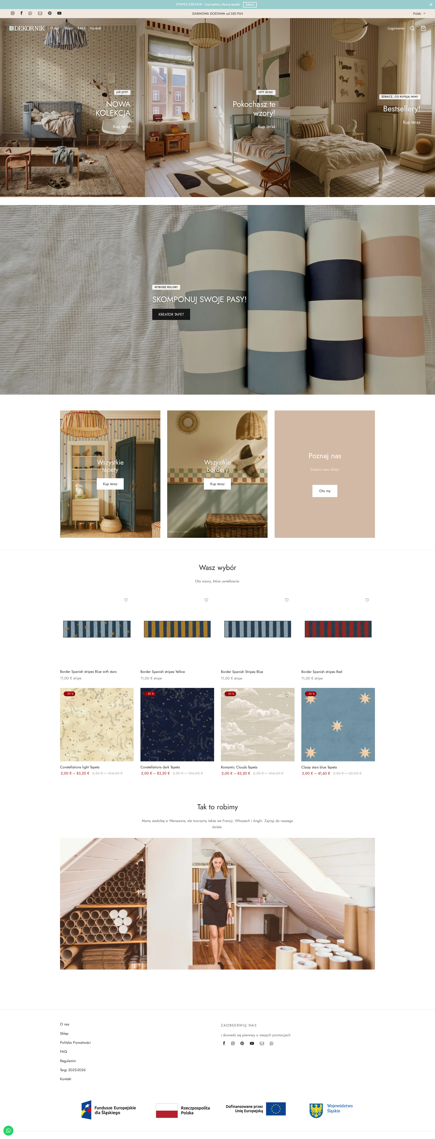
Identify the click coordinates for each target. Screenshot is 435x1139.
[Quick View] (126, 621)
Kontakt (95, 28)
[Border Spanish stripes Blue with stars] (97, 629)
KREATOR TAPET (171, 314)
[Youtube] (59, 13)
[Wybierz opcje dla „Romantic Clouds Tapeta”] (287, 706)
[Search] (412, 28)
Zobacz (250, 4)
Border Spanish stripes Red (321, 671)
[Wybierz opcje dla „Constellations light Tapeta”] (126, 706)
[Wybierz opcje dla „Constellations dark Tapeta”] (206, 706)
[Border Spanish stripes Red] (338, 629)
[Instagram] (12, 13)
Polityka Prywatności (75, 1042)
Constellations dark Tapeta (160, 767)
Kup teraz (121, 126)
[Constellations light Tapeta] (97, 724)
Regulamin (68, 1060)
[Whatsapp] (30, 13)
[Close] (431, 4)
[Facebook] (21, 13)
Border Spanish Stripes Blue (242, 671)
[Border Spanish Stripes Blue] (258, 629)
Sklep (68, 28)
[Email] (40, 13)
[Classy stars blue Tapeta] (338, 724)
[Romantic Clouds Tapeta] (258, 724)
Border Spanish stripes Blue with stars (88, 671)
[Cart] (423, 28)
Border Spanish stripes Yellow (162, 671)
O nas (54, 28)
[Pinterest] (49, 13)
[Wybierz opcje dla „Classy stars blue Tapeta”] (367, 706)
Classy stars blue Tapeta (319, 767)
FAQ (81, 28)
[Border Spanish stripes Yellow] (177, 629)
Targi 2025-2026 (73, 1069)
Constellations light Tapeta (79, 767)
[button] (324, 491)
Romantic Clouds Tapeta (239, 767)
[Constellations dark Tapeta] (177, 724)
